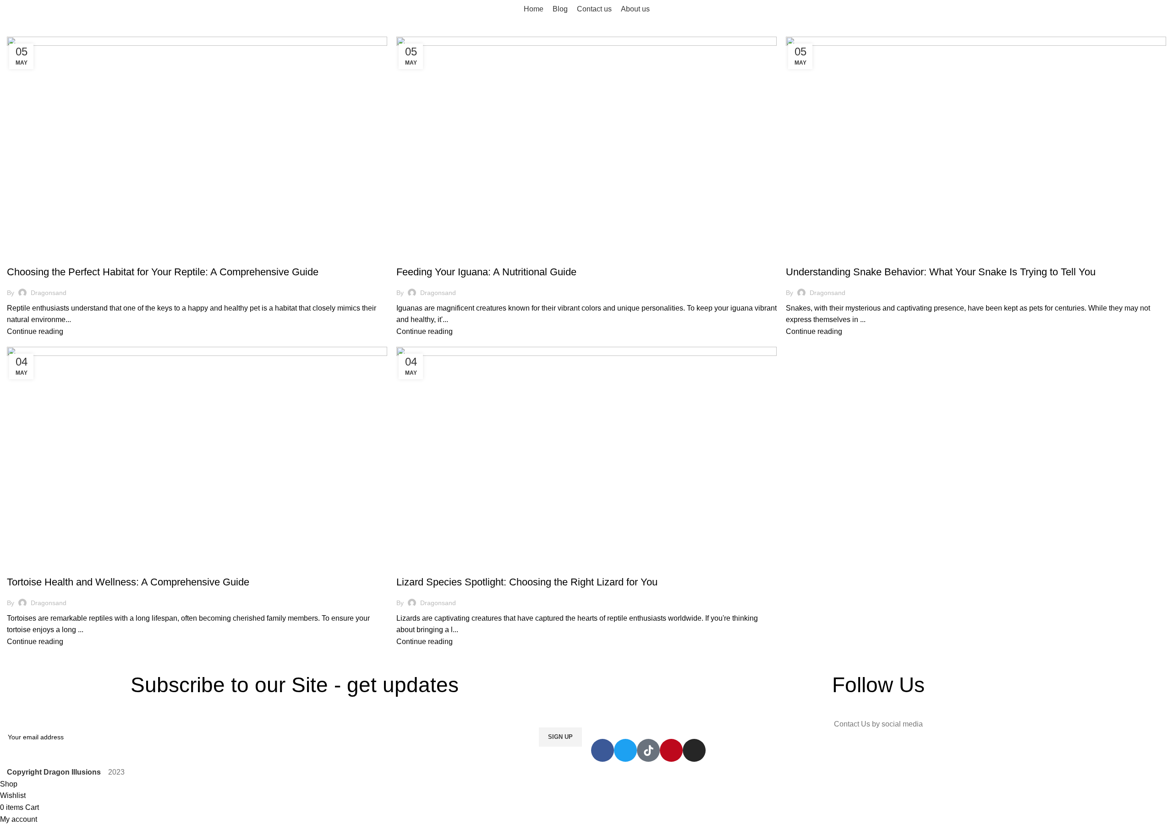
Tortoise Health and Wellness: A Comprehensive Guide (128, 582)
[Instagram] (694, 750)
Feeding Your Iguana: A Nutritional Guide (486, 272)
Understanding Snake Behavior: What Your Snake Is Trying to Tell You (941, 272)
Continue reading (35, 331)
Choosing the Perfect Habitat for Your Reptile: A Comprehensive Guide (162, 272)
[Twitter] (625, 750)
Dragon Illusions (38, 256)
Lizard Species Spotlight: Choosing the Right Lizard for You (527, 582)
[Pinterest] (671, 750)
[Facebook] (602, 750)
